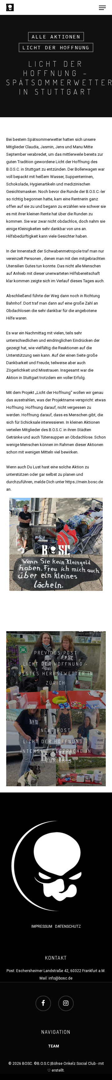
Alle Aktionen (56, 36)
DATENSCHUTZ (68, 926)
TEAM (53, 1046)
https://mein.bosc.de (84, 482)
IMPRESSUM (42, 926)
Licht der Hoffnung (56, 47)
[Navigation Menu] (102, 8)
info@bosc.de (60, 978)
